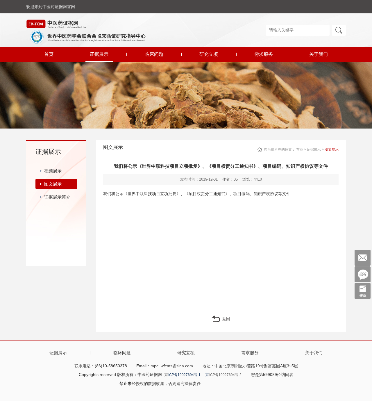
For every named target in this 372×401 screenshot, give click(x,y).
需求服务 (263, 54)
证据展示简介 (57, 197)
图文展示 (53, 183)
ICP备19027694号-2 (225, 375)
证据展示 (99, 54)
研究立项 (208, 54)
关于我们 (318, 54)
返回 (226, 318)
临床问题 (154, 54)
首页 (48, 54)
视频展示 (53, 170)
